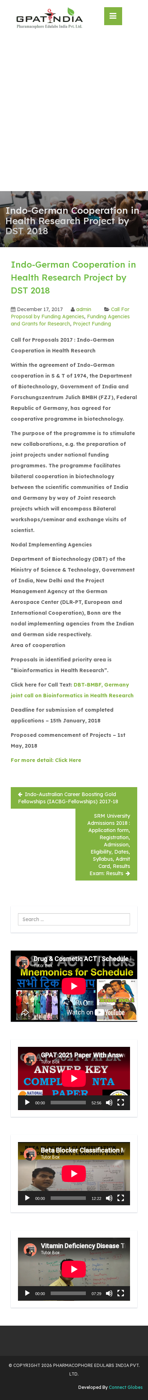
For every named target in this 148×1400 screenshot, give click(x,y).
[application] (74, 1078)
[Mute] (109, 1102)
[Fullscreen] (120, 1102)
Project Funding (92, 323)
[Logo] (49, 18)
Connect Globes (125, 1387)
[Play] (27, 1102)
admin (83, 309)
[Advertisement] (74, 114)
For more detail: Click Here (46, 760)
